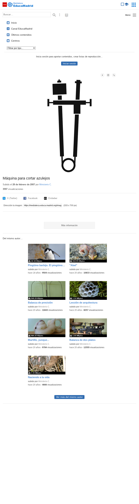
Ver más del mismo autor (69, 397)
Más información (69, 225)
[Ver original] (114, 75)
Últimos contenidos (21, 34)
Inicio (14, 22)
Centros (15, 40)
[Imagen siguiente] (102, 75)
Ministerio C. (45, 184)
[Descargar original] (108, 75)
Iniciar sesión (69, 63)
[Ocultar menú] (130, 15)
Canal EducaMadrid (21, 28)
